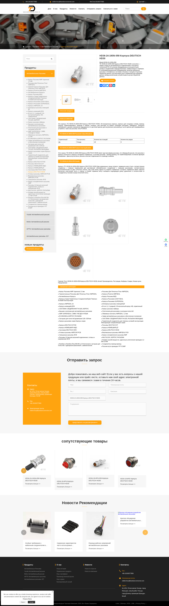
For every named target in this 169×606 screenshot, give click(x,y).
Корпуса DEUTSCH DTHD (36, 162)
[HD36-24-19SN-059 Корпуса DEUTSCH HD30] (66, 99)
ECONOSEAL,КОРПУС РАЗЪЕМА (39, 138)
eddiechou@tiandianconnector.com (63, 1)
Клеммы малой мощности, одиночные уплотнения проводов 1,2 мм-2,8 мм (39, 194)
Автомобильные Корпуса (36, 92)
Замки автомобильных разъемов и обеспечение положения (39, 141)
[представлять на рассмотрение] (143, 8)
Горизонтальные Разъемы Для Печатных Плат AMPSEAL (38, 87)
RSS (128, 603)
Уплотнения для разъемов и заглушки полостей (37, 128)
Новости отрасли (90, 568)
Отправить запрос (109, 80)
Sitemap (123, 603)
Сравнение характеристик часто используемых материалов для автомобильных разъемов (34, 544)
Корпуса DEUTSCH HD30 (69, 46)
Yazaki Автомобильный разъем (38, 214)
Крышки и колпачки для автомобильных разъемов (36, 124)
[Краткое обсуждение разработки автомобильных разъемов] (100, 513)
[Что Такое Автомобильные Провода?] (132, 525)
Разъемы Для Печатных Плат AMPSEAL (37, 84)
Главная (28, 46)
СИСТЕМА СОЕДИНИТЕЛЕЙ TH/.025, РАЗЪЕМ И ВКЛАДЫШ (38, 148)
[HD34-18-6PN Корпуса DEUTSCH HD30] (37, 464)
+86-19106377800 (31, 1)
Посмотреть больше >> (32, 487)
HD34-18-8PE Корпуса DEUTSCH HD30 (97, 480)
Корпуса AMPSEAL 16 (35, 105)
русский (141, 1)
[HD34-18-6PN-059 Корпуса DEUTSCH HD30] (69, 462)
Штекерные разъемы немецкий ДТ (38, 108)
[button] (23, 470)
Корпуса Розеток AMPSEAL (37, 90)
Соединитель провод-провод (37, 204)
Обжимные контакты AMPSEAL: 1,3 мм (38, 135)
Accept (31, 602)
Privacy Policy (140, 603)
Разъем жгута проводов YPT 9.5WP (37, 207)
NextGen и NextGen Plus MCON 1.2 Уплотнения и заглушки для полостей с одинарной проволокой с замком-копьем (38, 200)
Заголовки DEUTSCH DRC (37, 170)
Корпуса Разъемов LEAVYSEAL (38, 101)
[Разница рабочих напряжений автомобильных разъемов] (69, 526)
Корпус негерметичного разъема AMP (38, 182)
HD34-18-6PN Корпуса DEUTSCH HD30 (33, 482)
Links (117, 603)
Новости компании (91, 571)
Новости (88, 565)
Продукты (36, 46)
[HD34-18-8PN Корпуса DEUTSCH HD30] (132, 463)
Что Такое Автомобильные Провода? (130, 544)
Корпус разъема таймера (36, 122)
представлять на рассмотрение (84, 422)
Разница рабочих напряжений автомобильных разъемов (68, 544)
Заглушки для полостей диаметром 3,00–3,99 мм (36, 145)
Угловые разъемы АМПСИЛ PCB (39, 174)
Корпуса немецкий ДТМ (36, 111)
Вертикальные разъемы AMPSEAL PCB (36, 176)
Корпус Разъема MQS (35, 94)
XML (133, 603)
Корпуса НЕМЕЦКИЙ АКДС (37, 166)
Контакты (125, 565)
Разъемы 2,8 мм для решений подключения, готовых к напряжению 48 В (38, 186)
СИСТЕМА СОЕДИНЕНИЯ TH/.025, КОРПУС (37, 119)
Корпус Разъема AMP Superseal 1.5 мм (38, 80)
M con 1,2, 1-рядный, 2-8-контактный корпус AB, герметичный (36, 115)
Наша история (61, 568)
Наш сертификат (62, 574)
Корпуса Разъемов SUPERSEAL (38, 103)
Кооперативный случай (64, 582)
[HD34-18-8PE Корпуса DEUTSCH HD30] (100, 462)
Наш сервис (61, 579)
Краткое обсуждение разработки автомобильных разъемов (99, 519)
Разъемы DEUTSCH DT (36, 164)
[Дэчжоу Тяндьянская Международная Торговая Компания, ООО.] (31, 8)
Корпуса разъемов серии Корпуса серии (39, 152)
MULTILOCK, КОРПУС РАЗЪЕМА (39, 190)
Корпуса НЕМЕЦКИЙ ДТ (36, 168)
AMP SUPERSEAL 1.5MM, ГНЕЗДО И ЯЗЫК (36, 132)
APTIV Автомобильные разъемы (38, 229)
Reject (23, 602)
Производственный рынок (65, 576)
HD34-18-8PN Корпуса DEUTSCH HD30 (128, 480)
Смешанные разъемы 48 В (37, 179)
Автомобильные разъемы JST (38, 236)
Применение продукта (64, 571)
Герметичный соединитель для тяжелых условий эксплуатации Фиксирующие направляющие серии (38, 157)
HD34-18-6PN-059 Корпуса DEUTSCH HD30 (66, 479)
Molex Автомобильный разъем (38, 222)
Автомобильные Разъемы (50, 46)
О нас (59, 565)
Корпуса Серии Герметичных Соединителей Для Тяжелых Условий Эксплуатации (37, 98)
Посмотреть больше (33, 249)
